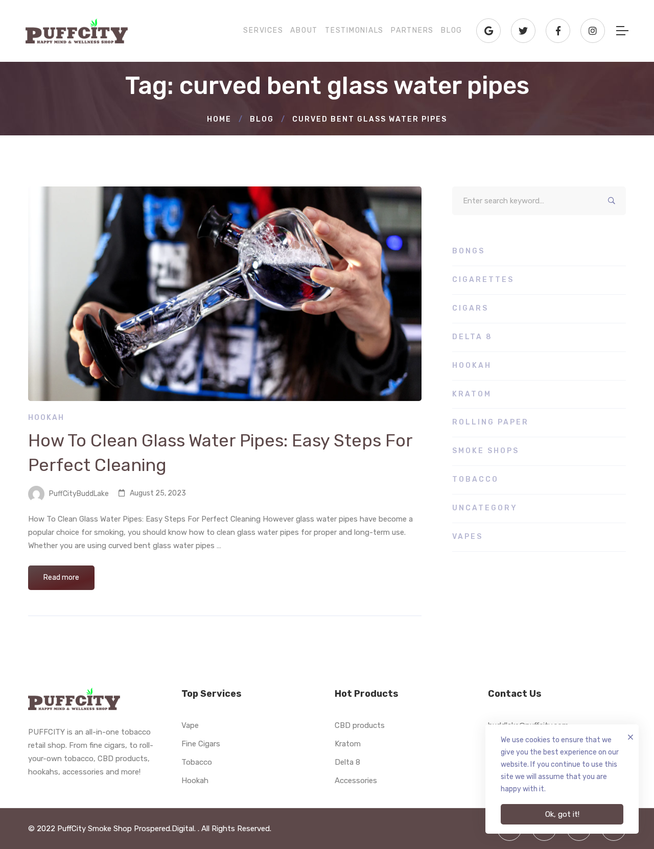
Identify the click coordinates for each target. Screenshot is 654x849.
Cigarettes (483, 279)
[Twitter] (523, 30)
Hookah (46, 417)
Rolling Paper (490, 422)
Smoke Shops (485, 450)
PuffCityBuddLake (78, 493)
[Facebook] (558, 30)
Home (219, 119)
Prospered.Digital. (166, 828)
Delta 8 (472, 337)
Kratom (472, 394)
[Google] (488, 30)
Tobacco (475, 479)
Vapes (467, 536)
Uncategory (485, 508)
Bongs (468, 251)
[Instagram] (592, 30)
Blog (262, 119)
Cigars (470, 308)
